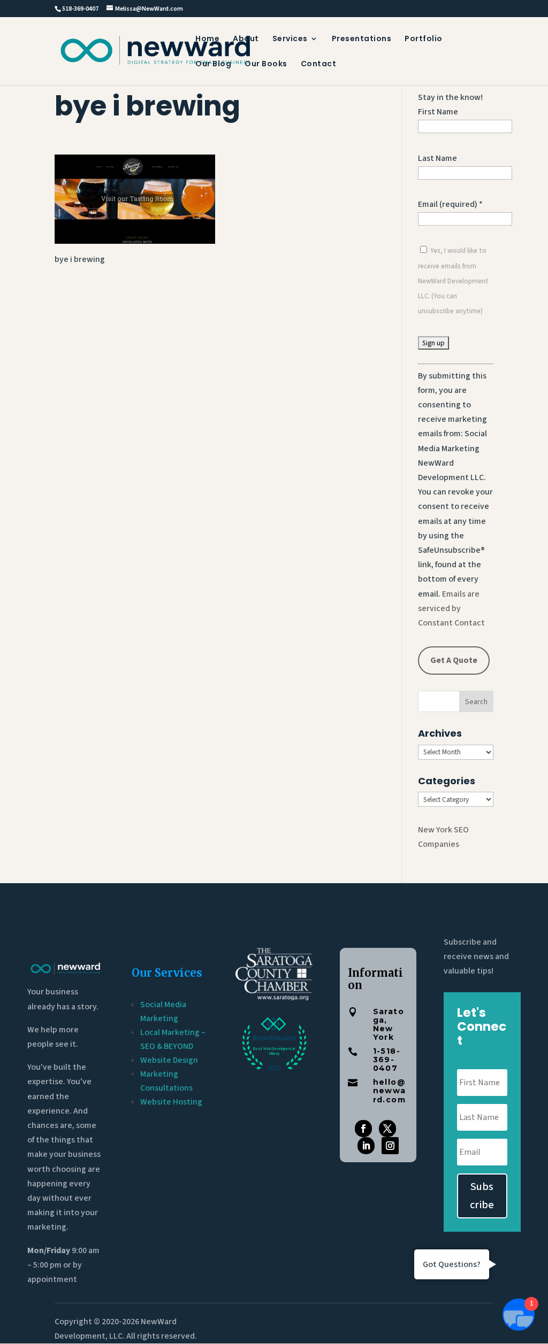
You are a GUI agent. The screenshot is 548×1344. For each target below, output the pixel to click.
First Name (438, 112)
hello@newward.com (389, 1090)
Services (290, 39)
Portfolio (424, 39)
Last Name (437, 158)
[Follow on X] (387, 1128)
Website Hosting (171, 1102)
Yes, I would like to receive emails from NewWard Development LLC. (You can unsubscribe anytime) (453, 281)
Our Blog (213, 64)
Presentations (362, 39)
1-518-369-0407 (386, 1059)
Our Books (266, 64)
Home (207, 39)
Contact (319, 64)
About (246, 39)
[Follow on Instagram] (390, 1145)
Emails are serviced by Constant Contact (451, 608)
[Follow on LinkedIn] (366, 1145)
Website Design (169, 1060)
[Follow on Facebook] (363, 1128)
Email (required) (450, 204)
